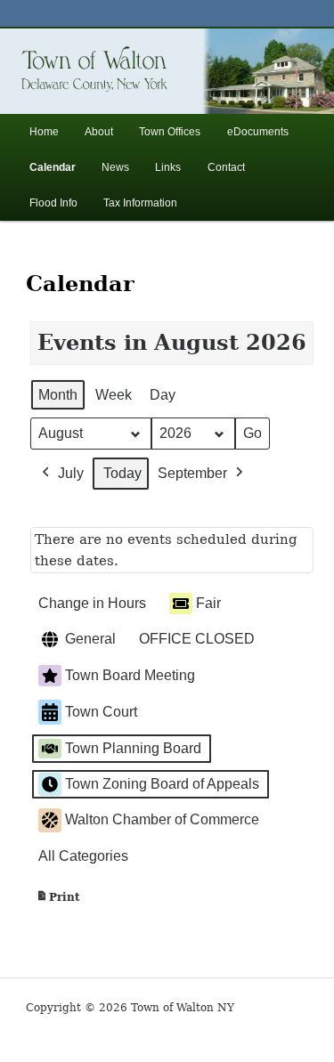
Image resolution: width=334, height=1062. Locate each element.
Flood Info (53, 203)
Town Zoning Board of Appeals (162, 783)
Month (57, 394)
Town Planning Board (133, 748)
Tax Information (140, 203)
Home (44, 132)
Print (58, 901)
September (192, 473)
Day (162, 394)
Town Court (101, 711)
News (115, 167)
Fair (208, 603)
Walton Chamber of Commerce (162, 819)
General (90, 638)
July (71, 473)
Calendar (52, 167)
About (99, 132)
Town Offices (169, 132)
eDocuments (258, 132)
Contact (226, 167)
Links (168, 167)
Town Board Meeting (130, 675)
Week (113, 394)
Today (122, 473)
